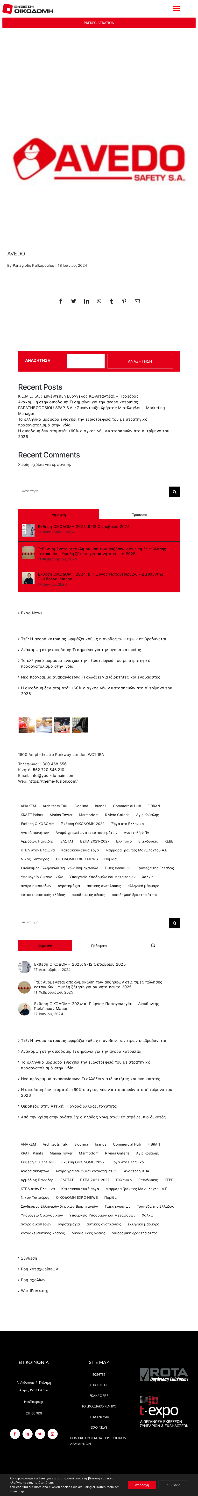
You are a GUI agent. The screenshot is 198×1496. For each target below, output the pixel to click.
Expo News (31, 612)
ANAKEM (28, 806)
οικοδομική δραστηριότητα (134, 895)
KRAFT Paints (32, 815)
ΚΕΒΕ (169, 841)
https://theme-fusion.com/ (53, 781)
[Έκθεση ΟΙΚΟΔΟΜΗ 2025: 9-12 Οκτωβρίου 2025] (28, 529)
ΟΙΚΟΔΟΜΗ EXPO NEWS (77, 859)
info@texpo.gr (33, 1401)
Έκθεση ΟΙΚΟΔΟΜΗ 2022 (83, 824)
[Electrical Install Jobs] (80, 725)
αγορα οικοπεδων (36, 886)
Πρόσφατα (139, 514)
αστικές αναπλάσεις (104, 886)
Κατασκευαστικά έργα (80, 850)
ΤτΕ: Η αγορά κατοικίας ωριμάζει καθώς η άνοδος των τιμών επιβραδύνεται (93, 638)
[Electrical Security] (44, 725)
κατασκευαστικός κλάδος (43, 895)
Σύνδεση (29, 1258)
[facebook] (15, 1434)
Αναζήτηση (37, 360)
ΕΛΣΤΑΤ (67, 841)
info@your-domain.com (53, 775)
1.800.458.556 (53, 763)
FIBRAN (154, 806)
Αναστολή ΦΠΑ (136, 832)
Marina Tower (61, 815)
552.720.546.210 (48, 769)
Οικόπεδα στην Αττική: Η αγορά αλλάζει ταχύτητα (69, 1106)
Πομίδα (110, 859)
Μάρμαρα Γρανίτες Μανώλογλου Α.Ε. (137, 850)
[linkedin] (27, 1434)
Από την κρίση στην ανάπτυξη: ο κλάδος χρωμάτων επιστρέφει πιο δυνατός (93, 1117)
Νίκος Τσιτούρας (35, 859)
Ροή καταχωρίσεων (39, 1269)
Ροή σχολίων (33, 1279)
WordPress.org (35, 1290)
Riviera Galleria (117, 815)
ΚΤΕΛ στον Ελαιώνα (38, 850)
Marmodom (89, 815)
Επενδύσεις (148, 841)
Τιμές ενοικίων (117, 868)
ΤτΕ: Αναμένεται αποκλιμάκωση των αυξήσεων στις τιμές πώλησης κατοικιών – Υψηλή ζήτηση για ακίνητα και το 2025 (102, 551)
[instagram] (53, 1434)
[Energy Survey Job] (26, 725)
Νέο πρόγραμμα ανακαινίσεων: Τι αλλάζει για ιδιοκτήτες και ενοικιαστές (91, 677)
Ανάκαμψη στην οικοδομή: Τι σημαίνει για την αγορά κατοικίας (78, 401)
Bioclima (81, 806)
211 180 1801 (34, 1413)
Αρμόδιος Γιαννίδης (37, 841)
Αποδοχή (142, 1485)
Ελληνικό (124, 841)
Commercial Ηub (127, 806)
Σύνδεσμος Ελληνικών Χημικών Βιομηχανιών (59, 868)
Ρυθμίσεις (172, 1485)
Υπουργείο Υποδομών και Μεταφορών (102, 877)
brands (100, 806)
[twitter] (40, 1434)
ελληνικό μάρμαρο (143, 886)
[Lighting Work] (62, 725)
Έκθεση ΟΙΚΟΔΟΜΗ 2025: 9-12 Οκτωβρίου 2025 (84, 526)
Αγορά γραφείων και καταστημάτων (86, 832)
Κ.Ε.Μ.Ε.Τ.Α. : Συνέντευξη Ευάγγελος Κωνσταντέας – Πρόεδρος (78, 396)
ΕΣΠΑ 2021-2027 (94, 841)
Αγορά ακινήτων (35, 832)
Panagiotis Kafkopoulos (33, 265)
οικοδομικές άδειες (88, 895)
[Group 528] (164, 1370)
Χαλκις (148, 877)
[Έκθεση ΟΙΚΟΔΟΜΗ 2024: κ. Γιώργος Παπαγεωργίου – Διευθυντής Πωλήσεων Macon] (28, 577)
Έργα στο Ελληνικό (127, 824)
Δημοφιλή (59, 514)
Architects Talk (55, 806)
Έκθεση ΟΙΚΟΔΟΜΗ (38, 824)
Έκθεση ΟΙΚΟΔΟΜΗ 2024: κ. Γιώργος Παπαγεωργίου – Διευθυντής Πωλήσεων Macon (100, 576)
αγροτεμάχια (69, 886)
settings (19, 1491)
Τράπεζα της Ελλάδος (155, 868)
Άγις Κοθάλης (147, 815)
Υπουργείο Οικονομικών (42, 877)
